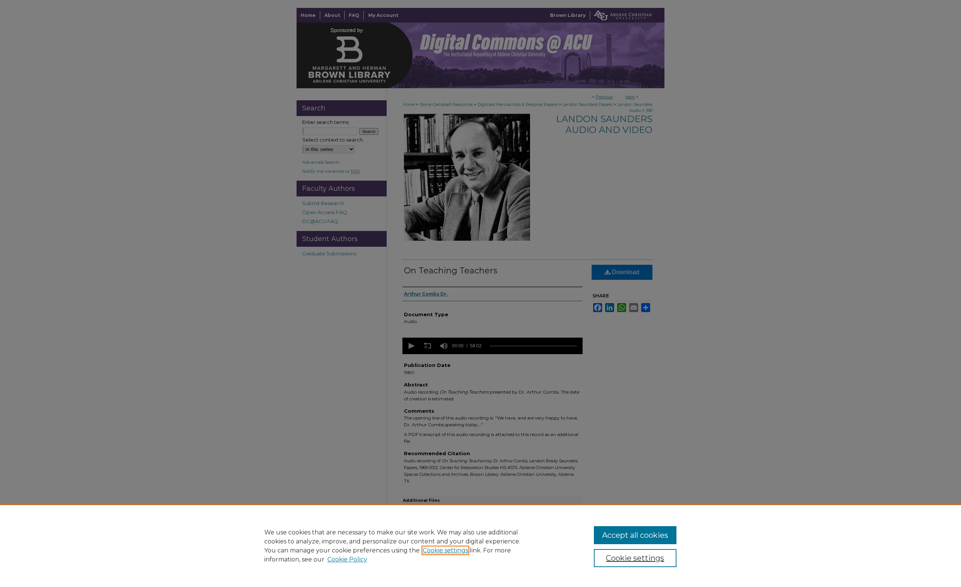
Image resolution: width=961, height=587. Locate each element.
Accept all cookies (635, 535)
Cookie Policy (347, 559)
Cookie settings (445, 550)
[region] (480, 545)
